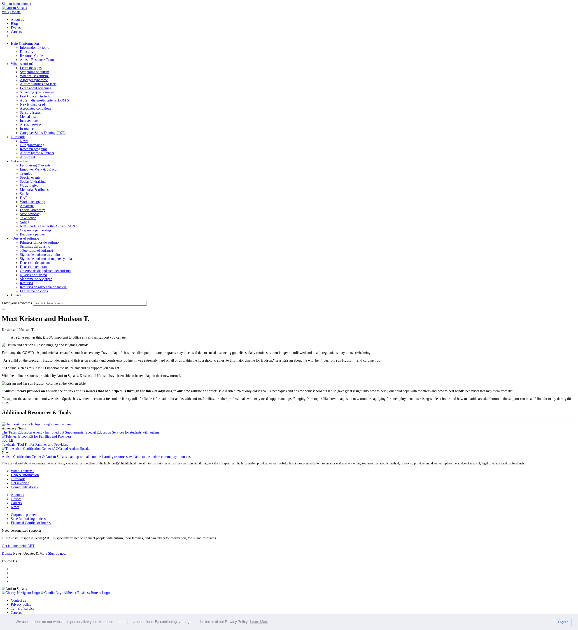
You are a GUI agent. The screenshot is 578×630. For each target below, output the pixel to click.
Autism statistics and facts (38, 84)
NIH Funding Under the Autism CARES (49, 226)
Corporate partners (24, 515)
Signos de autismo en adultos (40, 254)
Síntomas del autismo (35, 246)
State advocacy (30, 214)
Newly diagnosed (32, 104)
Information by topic (34, 47)
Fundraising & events (35, 165)
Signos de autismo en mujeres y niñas (46, 259)
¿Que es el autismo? (25, 238)
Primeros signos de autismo (39, 242)
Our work (18, 137)
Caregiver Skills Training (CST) (42, 133)
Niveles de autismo (33, 275)
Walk (5, 12)
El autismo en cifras (34, 291)
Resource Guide (31, 56)
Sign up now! (58, 553)
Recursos (26, 283)
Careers (16, 32)
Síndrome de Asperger (36, 279)
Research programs (33, 149)
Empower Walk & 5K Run (39, 169)
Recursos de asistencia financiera (43, 287)
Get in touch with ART (18, 546)
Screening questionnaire (37, 92)
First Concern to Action (36, 96)
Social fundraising (33, 181)
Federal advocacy (32, 210)
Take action (28, 218)
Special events (30, 177)
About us (17, 19)
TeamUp (26, 173)
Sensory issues (30, 112)
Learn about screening (35, 88)
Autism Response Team (37, 60)
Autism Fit (27, 157)
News (24, 141)
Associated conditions (35, 108)
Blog (14, 23)
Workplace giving (32, 202)
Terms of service (22, 608)
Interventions (29, 120)
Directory (26, 51)
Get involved (20, 161)
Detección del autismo (35, 263)
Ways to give (29, 185)
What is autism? (22, 64)
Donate (15, 12)
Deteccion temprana (34, 267)
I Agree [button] (563, 622)
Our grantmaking (32, 145)
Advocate (27, 206)
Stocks (24, 194)
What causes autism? (34, 76)
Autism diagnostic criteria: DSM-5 (44, 100)
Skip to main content (16, 4)
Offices (16, 499)
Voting (24, 222)
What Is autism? (22, 471)
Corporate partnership (35, 230)
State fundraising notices (28, 519)
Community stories (24, 487)
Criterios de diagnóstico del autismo (45, 271)
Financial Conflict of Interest (31, 523)
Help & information (25, 43)
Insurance (27, 129)
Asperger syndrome (34, 80)
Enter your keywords (17, 303)
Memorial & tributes (34, 190)
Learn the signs (31, 68)
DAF (23, 198)
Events (16, 28)
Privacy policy (21, 604)
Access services (31, 125)
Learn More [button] (259, 622)
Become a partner (32, 234)
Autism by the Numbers (37, 153)
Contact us (18, 600)
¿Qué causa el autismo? (36, 250)
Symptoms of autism (34, 72)
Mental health (29, 116)
